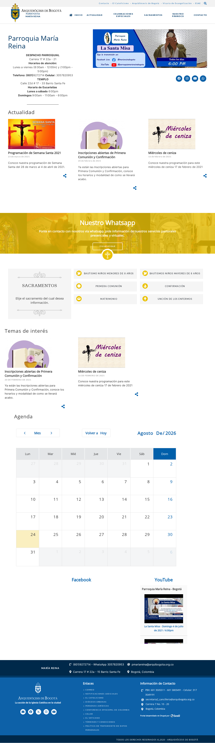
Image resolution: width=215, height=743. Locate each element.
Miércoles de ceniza (162, 153)
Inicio (79, 15)
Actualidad (94, 15)
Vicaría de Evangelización (177, 3)
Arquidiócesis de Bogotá (145, 3)
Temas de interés (26, 330)
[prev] (24, 433)
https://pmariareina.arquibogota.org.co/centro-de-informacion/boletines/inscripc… (107, 156)
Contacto (104, 3)
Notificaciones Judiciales (101, 694)
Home (71, 15)
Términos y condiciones (100, 722)
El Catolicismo (121, 3)
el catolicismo (94, 698)
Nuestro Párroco (178, 15)
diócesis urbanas (95, 702)
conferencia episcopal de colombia (107, 710)
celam (89, 714)
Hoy (103, 433)
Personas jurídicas (97, 706)
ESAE (198, 3)
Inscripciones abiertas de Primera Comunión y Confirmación (28, 373)
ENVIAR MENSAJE (107, 246)
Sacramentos (153, 15)
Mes (37, 433)
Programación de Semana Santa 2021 (34, 153)
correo (89, 690)
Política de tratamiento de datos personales (106, 728)
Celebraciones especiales (123, 15)
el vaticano (92, 718)
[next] (51, 433)
